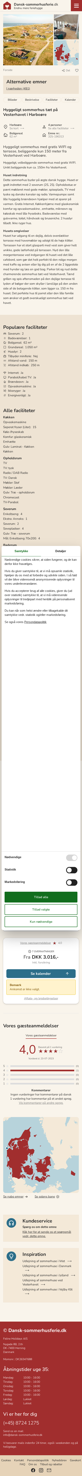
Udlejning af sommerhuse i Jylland (45, 1275)
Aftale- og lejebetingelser (41, 998)
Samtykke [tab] (21, 551)
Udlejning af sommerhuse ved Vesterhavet (42, 1282)
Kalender (70, 100)
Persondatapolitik (38, 1460)
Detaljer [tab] (60, 551)
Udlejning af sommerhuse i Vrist (43, 1261)
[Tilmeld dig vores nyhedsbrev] (49, 1470)
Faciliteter (52, 100)
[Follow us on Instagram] (41, 1470)
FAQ (22, 1464)
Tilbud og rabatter (51, 1464)
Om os (32, 1464)
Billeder (12, 100)
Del (68, 70)
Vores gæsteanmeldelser (35, 943)
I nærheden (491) (18, 88)
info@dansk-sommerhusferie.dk (22, 1435)
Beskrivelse (32, 100)
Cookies (6, 1460)
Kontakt (19, 1460)
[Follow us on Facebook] (33, 1470)
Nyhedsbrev (59, 1460)
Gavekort (75, 1460)
